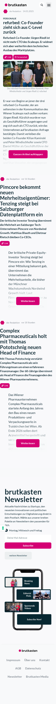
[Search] (41, 4)
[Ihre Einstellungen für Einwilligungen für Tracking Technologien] (3, 528)
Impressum (13, 660)
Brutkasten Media (37, 676)
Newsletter (15, 676)
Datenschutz (33, 668)
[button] (8, 57)
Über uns (29, 660)
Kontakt (44, 660)
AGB (18, 668)
